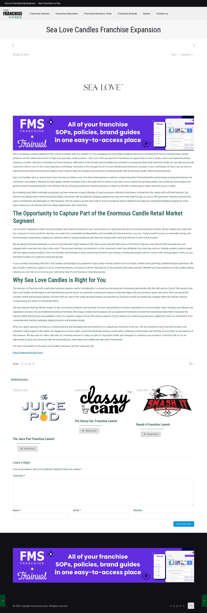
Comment (19, 475)
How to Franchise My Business (20, 3)
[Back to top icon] (191, 606)
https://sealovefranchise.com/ (28, 352)
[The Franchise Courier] (12, 13)
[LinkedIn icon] (177, 606)
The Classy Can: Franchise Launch (96, 421)
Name (17, 510)
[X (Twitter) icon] (174, 606)
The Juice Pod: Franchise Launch (33, 439)
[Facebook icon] (171, 606)
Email (77, 510)
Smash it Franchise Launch (153, 424)
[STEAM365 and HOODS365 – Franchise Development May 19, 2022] (2, 601)
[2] (103, 149)
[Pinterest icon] (180, 606)
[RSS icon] (183, 606)
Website (138, 510)
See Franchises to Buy (49, 3)
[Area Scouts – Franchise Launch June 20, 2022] (204, 601)
